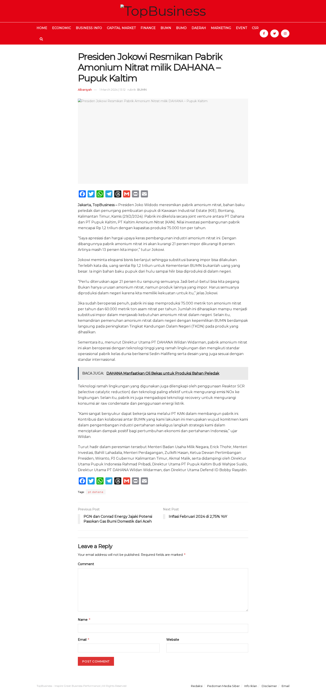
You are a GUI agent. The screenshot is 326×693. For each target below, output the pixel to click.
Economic (61, 28)
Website (172, 640)
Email (84, 639)
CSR (255, 28)
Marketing (221, 28)
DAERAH (199, 28)
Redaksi (196, 686)
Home (42, 28)
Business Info (89, 28)
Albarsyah (85, 89)
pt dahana (95, 492)
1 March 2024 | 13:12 (113, 89)
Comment (86, 564)
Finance (148, 28)
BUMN (166, 28)
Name (84, 619)
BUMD (181, 28)
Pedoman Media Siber (223, 686)
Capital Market (121, 28)
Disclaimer (269, 686)
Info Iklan (250, 686)
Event (241, 28)
